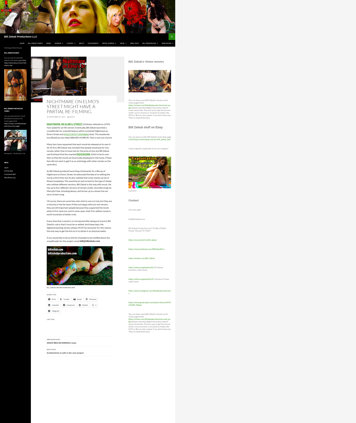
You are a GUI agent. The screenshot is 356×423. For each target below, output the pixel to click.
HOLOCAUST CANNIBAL (76, 134)
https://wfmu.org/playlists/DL (141, 267)
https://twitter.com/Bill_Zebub (141, 258)
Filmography (93, 43)
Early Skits (134, 43)
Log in (6, 168)
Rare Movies (166, 43)
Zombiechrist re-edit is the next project (65, 351)
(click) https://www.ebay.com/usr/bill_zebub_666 (149, 139)
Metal (122, 43)
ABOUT (81, 43)
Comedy (70, 43)
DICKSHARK (83, 154)
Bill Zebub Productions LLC (20, 36)
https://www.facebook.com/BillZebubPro (146, 249)
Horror (58, 43)
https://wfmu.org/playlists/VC (141, 279)
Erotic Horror (108, 43)
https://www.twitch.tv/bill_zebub (142, 240)
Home (22, 43)
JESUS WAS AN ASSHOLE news (61, 341)
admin (72, 117)
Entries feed (8, 171)
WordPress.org (9, 178)
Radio (48, 43)
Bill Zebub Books (149, 43)
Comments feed (10, 174)
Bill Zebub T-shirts (35, 43)
